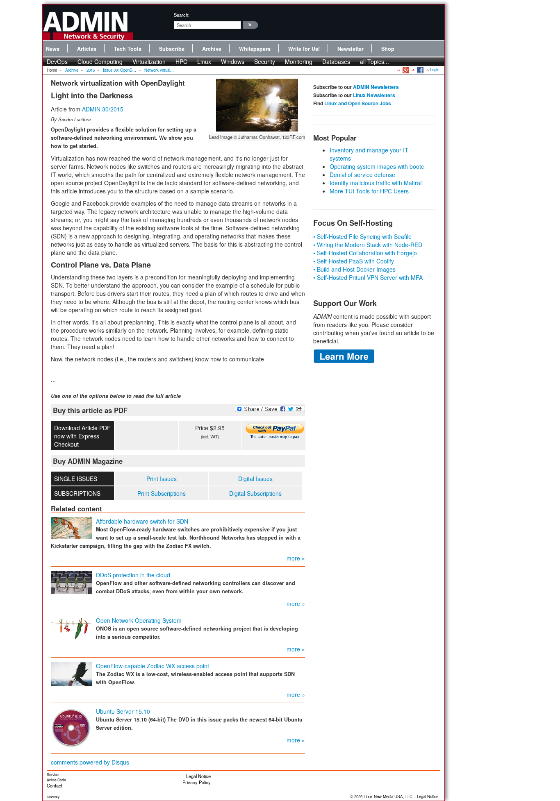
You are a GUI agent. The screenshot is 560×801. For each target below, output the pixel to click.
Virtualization (149, 61)
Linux (204, 61)
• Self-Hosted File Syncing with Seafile (362, 236)
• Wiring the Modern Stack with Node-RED (367, 245)
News (52, 48)
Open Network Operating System (139, 620)
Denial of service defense (362, 174)
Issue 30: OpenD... (119, 70)
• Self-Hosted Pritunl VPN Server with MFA (368, 277)
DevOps (57, 61)
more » (296, 558)
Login (434, 70)
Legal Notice (198, 776)
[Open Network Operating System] (71, 627)
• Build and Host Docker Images (354, 269)
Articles (86, 48)
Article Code (56, 780)
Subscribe (171, 48)
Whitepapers (255, 48)
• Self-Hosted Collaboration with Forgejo (365, 253)
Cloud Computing (100, 61)
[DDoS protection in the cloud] (71, 582)
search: (181, 14)
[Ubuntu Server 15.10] (71, 728)
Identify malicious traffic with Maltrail (376, 183)
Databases (336, 61)
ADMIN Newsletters (376, 87)
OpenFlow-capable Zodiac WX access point (152, 666)
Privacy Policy (196, 782)
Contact (54, 785)
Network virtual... (159, 70)
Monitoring (298, 61)
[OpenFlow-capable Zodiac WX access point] (71, 673)
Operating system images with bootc (377, 166)
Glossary (53, 796)
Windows (232, 61)
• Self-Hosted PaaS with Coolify (353, 261)
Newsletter (350, 48)
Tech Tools (127, 48)
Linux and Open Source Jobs (357, 103)
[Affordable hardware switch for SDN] (71, 527)
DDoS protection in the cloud (133, 575)
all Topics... (374, 61)
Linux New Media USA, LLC (388, 796)
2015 (91, 70)
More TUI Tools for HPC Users (369, 191)
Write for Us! (304, 48)
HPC (181, 61)
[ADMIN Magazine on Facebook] (419, 70)
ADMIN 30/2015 (102, 109)
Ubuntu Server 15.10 (123, 711)
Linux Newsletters (374, 95)
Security (264, 61)
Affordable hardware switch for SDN (142, 521)
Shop (387, 48)
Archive (211, 48)
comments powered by (90, 762)
